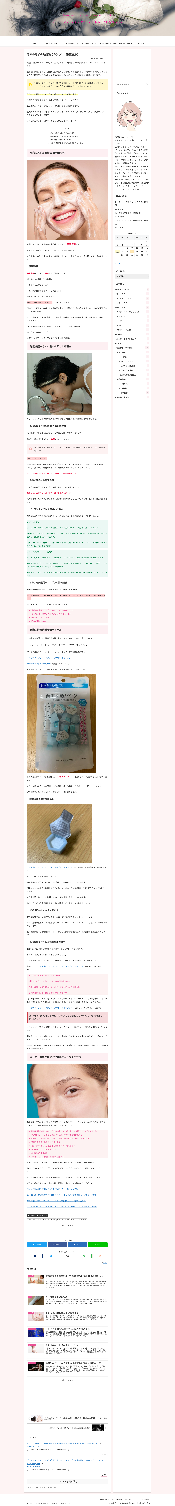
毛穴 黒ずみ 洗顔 (64, 1219)
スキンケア (32, 1215)
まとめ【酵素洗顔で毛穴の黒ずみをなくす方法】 (68, 143)
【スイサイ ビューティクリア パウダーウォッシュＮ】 (50, 658)
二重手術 (134, 388)
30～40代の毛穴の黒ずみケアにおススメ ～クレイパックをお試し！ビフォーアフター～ (63, 1195)
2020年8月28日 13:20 (34, 1446)
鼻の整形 (134, 392)
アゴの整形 (134, 383)
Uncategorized (132, 289)
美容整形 (133, 379)
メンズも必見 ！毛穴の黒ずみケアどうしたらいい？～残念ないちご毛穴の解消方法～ (62, 1206)
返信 (105, 1455)
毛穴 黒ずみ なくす (35, 1219)
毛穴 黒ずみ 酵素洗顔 (79, 1219)
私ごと (132, 343)
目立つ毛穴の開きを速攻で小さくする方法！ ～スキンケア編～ (53, 1189)
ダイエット (132, 307)
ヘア (133, 321)
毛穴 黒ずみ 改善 (49, 1219)
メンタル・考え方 (132, 330)
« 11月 (117, 263)
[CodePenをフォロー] (67, 1256)
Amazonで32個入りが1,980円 (39, 663)
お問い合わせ (145, 1500)
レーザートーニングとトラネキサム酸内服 (131, 203)
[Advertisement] (67, 1231)
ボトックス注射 (134, 370)
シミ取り (134, 357)
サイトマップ (104, 1500)
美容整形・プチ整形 (132, 348)
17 (117, 251)
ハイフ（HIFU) (134, 361)
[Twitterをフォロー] (51, 1256)
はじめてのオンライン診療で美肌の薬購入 (131, 222)
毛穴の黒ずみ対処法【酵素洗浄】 (62, 133)
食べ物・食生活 (132, 397)
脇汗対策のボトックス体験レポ (128, 213)
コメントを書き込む (67, 1481)
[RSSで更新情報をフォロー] (100, 1256)
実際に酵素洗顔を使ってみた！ (61, 140)
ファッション (133, 316)
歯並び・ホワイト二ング (132, 339)
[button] (147, 84)
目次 (64, 128)
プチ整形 (133, 352)
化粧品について (43, 1215)
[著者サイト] (35, 1256)
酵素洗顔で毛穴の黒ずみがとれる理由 (64, 136)
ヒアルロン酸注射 (134, 365)
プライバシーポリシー (131, 1500)
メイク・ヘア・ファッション (132, 312)
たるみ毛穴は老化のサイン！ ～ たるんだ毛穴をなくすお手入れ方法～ (56, 1200)
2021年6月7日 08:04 (33, 1466)
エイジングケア (133, 298)
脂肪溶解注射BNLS (134, 374)
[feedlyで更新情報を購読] (84, 1256)
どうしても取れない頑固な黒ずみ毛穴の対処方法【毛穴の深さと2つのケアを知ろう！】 (63, 1443)
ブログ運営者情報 (116, 1500)
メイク (133, 325)
